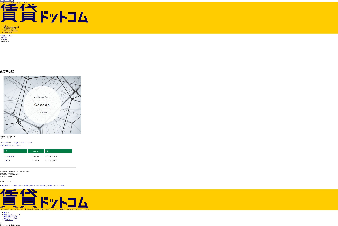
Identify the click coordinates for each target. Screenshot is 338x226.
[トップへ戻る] (1, 223)
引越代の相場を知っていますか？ (10, 145)
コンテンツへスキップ (7, 1)
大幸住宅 (7, 160)
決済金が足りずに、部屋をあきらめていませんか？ (16, 143)
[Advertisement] (169, 55)
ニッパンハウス (9, 156)
